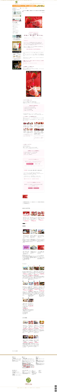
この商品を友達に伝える (26, 203)
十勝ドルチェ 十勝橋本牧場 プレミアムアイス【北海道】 (25, 341)
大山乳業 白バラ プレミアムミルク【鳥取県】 (36, 326)
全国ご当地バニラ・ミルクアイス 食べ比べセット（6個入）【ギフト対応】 (25, 326)
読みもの (40, 3)
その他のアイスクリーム (15, 31)
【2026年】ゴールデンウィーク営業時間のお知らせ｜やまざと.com (33, 252)
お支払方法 (31, 3)
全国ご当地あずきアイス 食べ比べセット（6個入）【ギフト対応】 (30, 304)
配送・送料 (34, 3)
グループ (28, 3)
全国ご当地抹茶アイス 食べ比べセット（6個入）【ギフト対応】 (41, 272)
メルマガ (43, 3)
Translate (15, 10)
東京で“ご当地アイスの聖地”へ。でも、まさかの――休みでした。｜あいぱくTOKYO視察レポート (26, 252)
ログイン (39, 371)
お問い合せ (37, 3)
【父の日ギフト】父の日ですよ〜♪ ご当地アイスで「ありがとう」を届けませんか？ (26, 236)
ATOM (33, 374)
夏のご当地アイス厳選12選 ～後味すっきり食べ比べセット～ (25, 272)
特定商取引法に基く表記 (34, 372)
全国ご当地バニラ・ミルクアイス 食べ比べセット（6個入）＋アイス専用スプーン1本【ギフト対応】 (31, 273)
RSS (32, 374)
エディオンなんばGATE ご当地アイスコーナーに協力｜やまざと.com (41, 236)
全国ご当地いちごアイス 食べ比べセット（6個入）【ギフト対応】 (41, 218)
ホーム (22, 3)
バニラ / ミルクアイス (15, 23)
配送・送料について (34, 371)
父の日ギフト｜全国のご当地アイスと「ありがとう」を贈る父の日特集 (33, 236)
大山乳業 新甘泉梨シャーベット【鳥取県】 (41, 326)
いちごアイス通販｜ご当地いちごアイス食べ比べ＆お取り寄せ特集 (41, 252)
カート (43, 1)
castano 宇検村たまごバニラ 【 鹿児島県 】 (30, 341)
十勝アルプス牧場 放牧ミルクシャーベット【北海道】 (36, 341)
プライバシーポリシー (34, 373)
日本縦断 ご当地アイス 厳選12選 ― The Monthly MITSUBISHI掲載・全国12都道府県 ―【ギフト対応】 (31, 288)
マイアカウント (40, 370)
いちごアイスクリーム (15, 27)
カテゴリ (24, 3)
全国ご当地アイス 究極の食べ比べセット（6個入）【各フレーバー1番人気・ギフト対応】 (42, 288)
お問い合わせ (40, 372)
